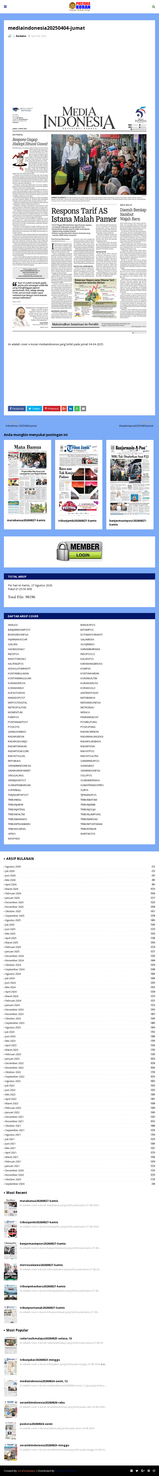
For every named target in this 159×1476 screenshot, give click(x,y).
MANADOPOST (16, 697)
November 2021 (80, 1121)
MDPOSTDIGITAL (17, 702)
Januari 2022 (80, 1112)
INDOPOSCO (87, 654)
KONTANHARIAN (89, 673)
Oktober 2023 (80, 1018)
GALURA (12, 644)
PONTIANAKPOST (18, 722)
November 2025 (80, 906)
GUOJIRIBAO (87, 644)
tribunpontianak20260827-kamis (42, 1307)
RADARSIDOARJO (17, 741)
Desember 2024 (80, 956)
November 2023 (80, 1014)
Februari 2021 (80, 1161)
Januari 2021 (80, 1166)
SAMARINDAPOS (89, 761)
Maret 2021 (80, 1157)
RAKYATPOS (87, 751)
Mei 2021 (80, 1148)
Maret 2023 (80, 1049)
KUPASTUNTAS (16, 693)
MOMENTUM (15, 712)
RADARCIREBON (89, 731)
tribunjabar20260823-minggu (40, 1360)
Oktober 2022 (80, 1072)
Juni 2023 (80, 1036)
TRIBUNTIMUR (88, 829)
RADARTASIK (87, 746)
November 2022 (80, 1067)
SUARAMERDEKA (90, 780)
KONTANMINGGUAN (19, 678)
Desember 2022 (80, 1063)
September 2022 (80, 1076)
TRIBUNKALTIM (16, 814)
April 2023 (80, 1045)
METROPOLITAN (17, 707)
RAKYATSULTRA (89, 756)
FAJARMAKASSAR (17, 639)
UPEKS (12, 833)
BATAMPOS (87, 629)
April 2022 (80, 1099)
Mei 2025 (80, 933)
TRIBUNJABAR (15, 804)
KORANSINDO (16, 688)
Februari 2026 (80, 893)
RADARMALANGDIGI (91, 736)
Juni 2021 (80, 1143)
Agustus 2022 (80, 1081)
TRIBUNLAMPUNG (90, 814)
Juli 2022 (80, 1085)
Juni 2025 (80, 929)
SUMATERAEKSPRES (92, 785)
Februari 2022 (80, 1108)
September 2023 (80, 1023)
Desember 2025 (80, 902)
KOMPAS (85, 668)
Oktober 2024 (80, 965)
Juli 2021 (80, 1139)
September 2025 (80, 915)
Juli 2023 (80, 1032)
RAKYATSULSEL (16, 756)
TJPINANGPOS (88, 795)
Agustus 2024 (80, 974)
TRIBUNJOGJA (88, 809)
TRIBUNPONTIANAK (91, 824)
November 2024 (80, 960)
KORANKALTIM (88, 678)
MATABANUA (87, 697)
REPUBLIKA (14, 761)
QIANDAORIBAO (17, 731)
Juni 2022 (80, 1090)
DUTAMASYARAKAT (91, 634)
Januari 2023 (80, 1058)
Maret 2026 (80, 889)
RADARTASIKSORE (18, 751)
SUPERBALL (14, 790)
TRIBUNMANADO (17, 819)
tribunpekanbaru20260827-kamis (43, 1286)
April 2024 (80, 991)
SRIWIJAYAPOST (17, 780)
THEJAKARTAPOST (18, 795)
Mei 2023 (80, 1041)
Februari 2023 (80, 1054)
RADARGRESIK (16, 736)
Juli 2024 (80, 978)
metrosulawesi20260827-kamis (41, 1265)
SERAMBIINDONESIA (19, 765)
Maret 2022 (80, 1103)
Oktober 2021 (80, 1125)
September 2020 (80, 1184)
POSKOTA (13, 727)
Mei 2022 (80, 1094)
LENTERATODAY (89, 693)
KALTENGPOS (16, 663)
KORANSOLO (87, 688)
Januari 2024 (80, 1005)
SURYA (84, 790)
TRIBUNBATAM (88, 799)
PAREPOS (13, 717)
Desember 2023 (80, 1009)
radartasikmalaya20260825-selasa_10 (46, 1338)
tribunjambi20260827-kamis (77, 520)
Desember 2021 (80, 1117)
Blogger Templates (66, 1471)
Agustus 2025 (80, 920)
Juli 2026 (80, 871)
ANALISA (13, 625)
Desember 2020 (80, 1170)
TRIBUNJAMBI (87, 804)
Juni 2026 (80, 875)
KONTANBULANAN (18, 673)
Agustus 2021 (80, 1134)
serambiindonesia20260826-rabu (42, 1402)
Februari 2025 (80, 947)
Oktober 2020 (80, 1179)
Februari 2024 (80, 1000)
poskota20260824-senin (36, 1424)
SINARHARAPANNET (19, 770)
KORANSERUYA (16, 683)
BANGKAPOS (87, 625)
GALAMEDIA (87, 639)
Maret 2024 (80, 996)
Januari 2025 (80, 951)
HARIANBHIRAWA (90, 649)
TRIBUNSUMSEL (17, 829)
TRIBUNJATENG (16, 809)
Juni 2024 (80, 982)
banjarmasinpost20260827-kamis (43, 1243)
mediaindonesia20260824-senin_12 (43, 1381)
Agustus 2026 (80, 866)
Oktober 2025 (80, 911)
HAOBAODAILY (16, 649)
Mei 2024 (80, 987)
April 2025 (80, 938)
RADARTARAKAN (17, 746)
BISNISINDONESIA (18, 634)
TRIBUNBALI (14, 799)
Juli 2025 (80, 924)
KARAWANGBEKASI (91, 663)
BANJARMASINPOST (19, 629)
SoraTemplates (26, 1471)
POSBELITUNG (88, 722)
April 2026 (80, 884)
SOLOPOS (86, 775)
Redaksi (21, 36)
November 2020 (80, 1175)
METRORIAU (87, 707)
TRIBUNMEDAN (89, 819)
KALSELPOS (87, 659)
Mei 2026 (80, 880)
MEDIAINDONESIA (90, 702)
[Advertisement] (79, 70)
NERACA (85, 712)
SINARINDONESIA (90, 770)
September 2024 (80, 969)
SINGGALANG (16, 775)
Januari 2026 (80, 898)
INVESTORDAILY (17, 659)
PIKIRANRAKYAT (89, 717)
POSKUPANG (88, 727)
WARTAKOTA (87, 833)
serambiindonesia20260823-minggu (44, 1445)
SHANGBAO (87, 765)
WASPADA (14, 838)
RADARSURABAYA (90, 741)
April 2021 (80, 1152)
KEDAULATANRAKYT (19, 668)
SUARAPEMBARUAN (19, 785)
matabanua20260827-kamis (26, 520)
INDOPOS (13, 654)
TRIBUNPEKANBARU (19, 824)
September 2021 (80, 1130)
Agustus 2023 (80, 1027)
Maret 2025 (80, 942)
